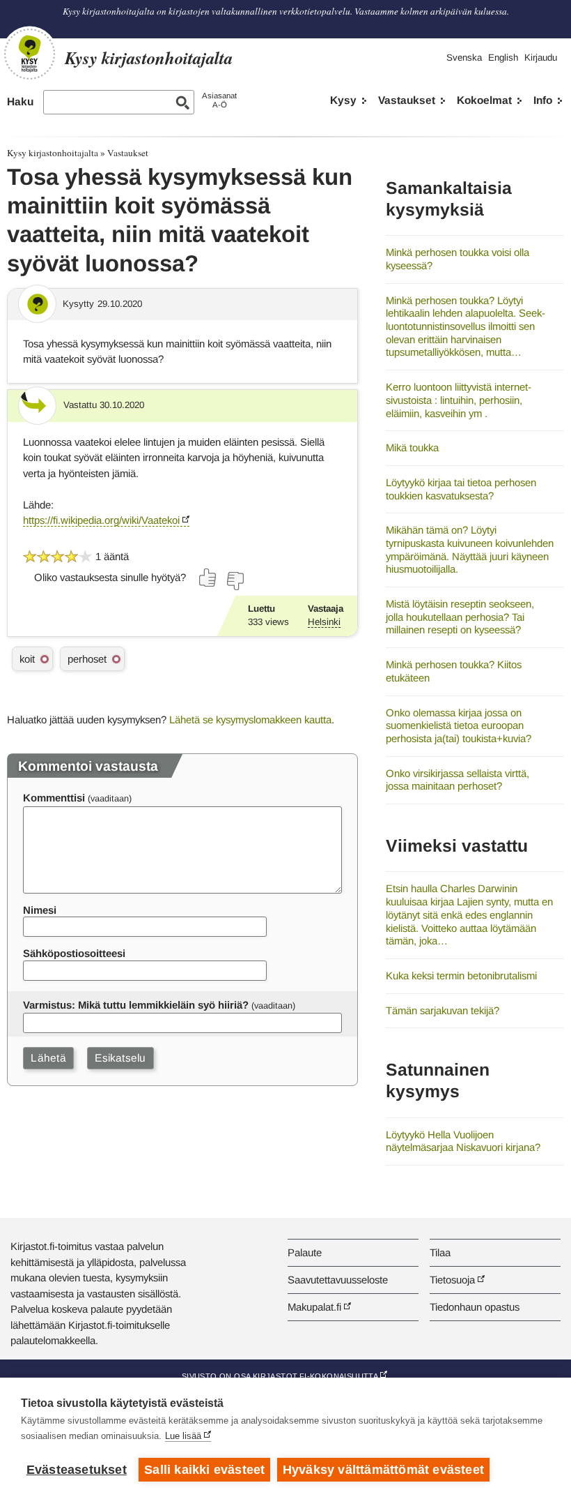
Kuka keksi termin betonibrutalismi (461, 975)
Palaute (305, 1252)
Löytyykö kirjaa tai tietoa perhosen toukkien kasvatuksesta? (461, 489)
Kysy (343, 100)
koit (27, 659)
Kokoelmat (484, 100)
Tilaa (440, 1252)
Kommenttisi (54, 798)
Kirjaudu (540, 57)
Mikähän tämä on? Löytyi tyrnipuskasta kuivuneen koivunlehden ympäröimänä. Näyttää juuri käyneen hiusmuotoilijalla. (470, 549)
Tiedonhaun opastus (474, 1307)
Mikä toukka (412, 447)
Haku (20, 101)
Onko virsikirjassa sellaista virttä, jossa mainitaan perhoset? (457, 779)
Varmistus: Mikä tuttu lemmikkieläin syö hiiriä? (136, 1005)
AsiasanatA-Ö (219, 100)
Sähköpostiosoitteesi (74, 953)
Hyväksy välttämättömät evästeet (383, 1470)
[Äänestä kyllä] (208, 577)
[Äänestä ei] (235, 581)
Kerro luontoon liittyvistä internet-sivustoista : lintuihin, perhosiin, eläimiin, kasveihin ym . (458, 400)
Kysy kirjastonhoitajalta (52, 152)
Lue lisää (183, 1436)
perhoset (87, 659)
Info (542, 100)
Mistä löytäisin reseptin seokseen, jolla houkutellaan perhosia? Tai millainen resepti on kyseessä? (460, 616)
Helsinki (324, 622)
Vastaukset (406, 100)
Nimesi (39, 910)
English (503, 57)
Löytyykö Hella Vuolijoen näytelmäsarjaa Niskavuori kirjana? (463, 1141)
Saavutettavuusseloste (338, 1280)
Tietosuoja (452, 1280)
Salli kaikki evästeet (204, 1470)
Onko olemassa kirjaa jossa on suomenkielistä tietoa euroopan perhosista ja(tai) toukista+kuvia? (458, 725)
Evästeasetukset (76, 1470)
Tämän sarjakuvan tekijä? (442, 1010)
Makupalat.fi (314, 1307)
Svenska (464, 57)
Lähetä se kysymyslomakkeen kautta (250, 719)
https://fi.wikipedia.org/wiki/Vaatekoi (101, 520)
